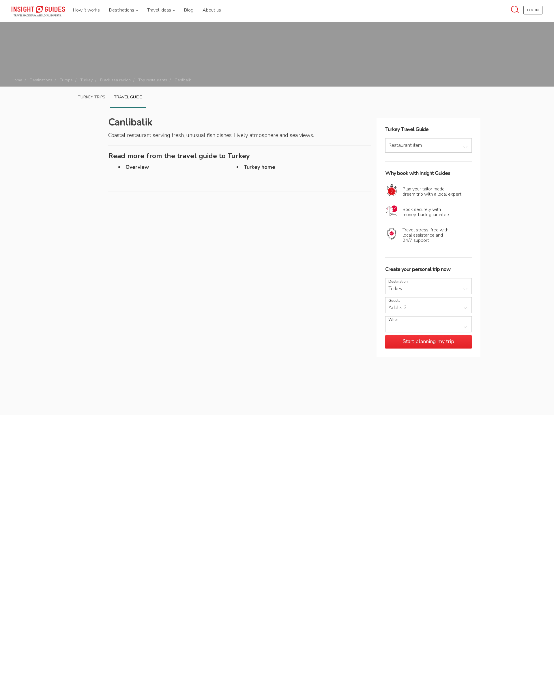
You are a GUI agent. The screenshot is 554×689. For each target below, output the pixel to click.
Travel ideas (159, 10)
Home (17, 80)
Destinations (122, 10)
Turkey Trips (91, 97)
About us (212, 10)
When (393, 320)
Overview (137, 167)
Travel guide (128, 97)
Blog (188, 10)
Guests (394, 301)
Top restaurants (152, 80)
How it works (86, 10)
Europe (66, 80)
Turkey (86, 80)
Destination (398, 282)
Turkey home (259, 167)
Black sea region (115, 80)
